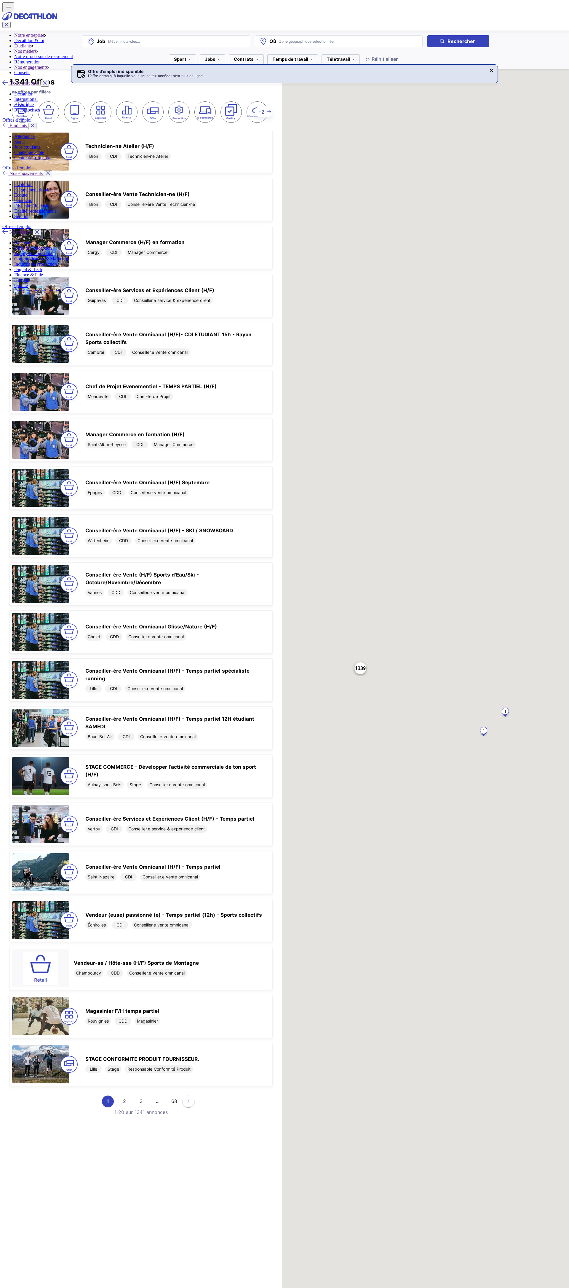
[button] (491, 70)
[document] (141, 295)
